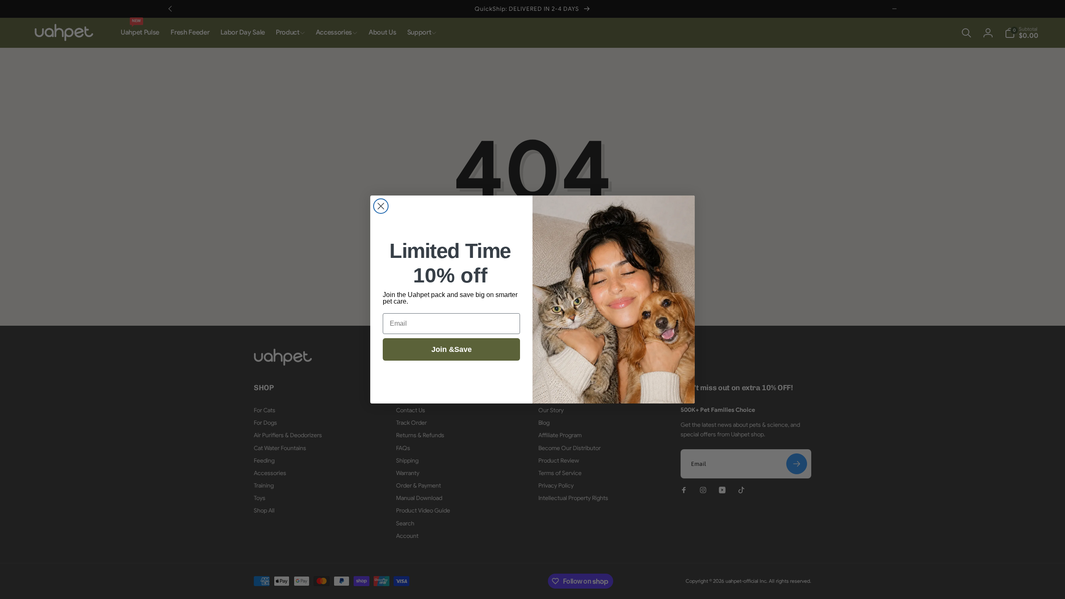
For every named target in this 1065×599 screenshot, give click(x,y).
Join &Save (451, 349)
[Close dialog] (381, 206)
